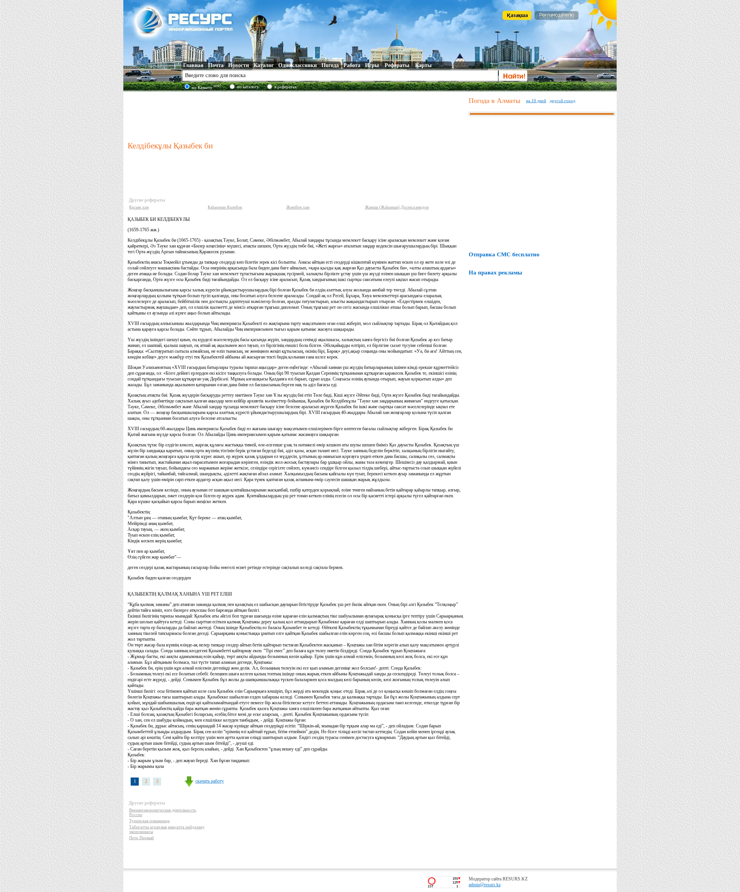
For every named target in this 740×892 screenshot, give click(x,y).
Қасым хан (139, 207)
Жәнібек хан (297, 207)
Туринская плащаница (149, 820)
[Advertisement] (296, 115)
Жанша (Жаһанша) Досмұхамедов (397, 207)
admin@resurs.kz (485, 884)
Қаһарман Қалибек (225, 207)
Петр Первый (141, 837)
